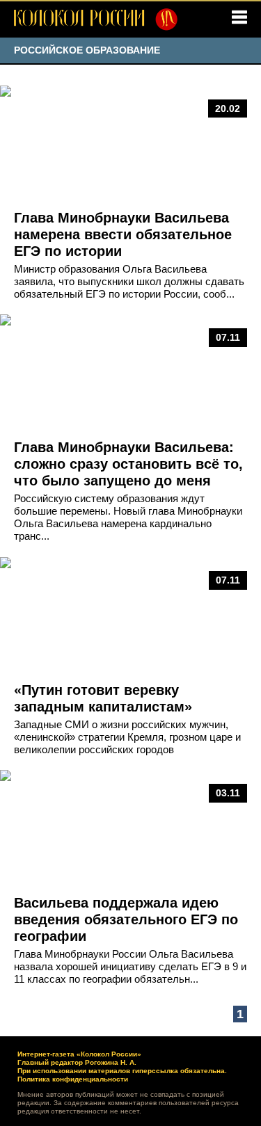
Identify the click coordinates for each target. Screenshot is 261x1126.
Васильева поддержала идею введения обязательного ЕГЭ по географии (126, 919)
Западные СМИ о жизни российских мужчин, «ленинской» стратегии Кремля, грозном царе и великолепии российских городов (127, 736)
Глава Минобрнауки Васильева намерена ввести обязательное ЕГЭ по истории (123, 234)
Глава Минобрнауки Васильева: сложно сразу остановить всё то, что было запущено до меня (128, 464)
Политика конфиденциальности (72, 1079)
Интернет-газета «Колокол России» (79, 1054)
